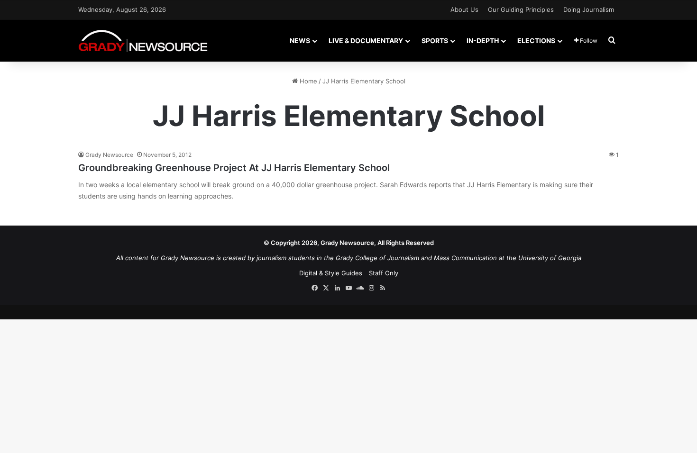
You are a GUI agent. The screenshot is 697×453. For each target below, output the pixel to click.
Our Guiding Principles (521, 9)
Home (307, 81)
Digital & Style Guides (330, 273)
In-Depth (483, 40)
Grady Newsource (109, 154)
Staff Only (383, 273)
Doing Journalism (588, 9)
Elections (536, 40)
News (300, 40)
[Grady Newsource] (143, 40)
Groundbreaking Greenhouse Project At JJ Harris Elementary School (234, 167)
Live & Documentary (366, 40)
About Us (464, 9)
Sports (435, 40)
